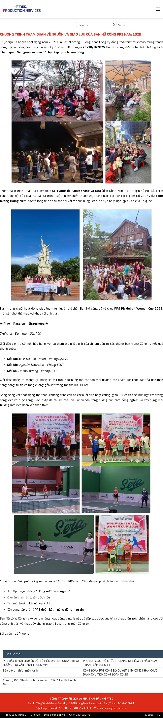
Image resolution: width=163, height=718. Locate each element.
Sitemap (35, 714)
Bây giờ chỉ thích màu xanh (20, 671)
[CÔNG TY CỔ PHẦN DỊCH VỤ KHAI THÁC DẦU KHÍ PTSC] (22, 9)
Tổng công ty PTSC (16, 714)
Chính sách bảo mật (80, 714)
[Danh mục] (158, 10)
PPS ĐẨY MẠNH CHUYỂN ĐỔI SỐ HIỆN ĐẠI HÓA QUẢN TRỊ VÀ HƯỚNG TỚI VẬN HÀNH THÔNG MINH (41, 663)
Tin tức (23, 629)
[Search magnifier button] (113, 25)
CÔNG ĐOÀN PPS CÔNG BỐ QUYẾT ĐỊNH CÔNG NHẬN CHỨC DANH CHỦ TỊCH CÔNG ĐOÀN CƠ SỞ (120, 673)
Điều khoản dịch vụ (54, 714)
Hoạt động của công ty (46, 629)
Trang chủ (9, 629)
